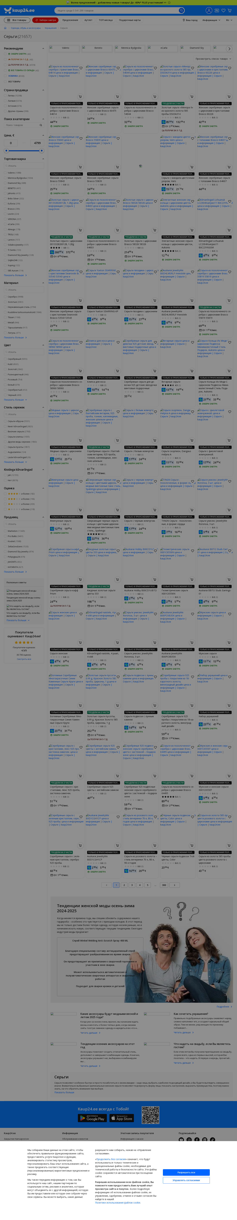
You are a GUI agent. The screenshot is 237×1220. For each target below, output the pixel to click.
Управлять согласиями (186, 1180)
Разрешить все (186, 1172)
